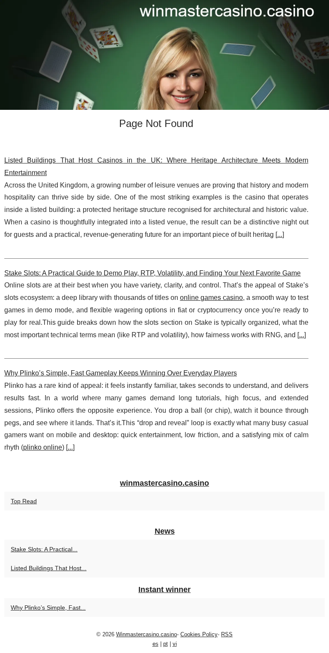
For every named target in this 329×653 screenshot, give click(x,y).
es (156, 644)
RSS (227, 634)
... (279, 234)
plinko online (42, 447)
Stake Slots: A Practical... (44, 549)
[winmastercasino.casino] (164, 55)
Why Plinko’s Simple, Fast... (48, 607)
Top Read (24, 501)
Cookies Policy (199, 634)
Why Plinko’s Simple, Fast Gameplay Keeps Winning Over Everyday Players (120, 373)
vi (175, 644)
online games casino (211, 297)
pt (165, 644)
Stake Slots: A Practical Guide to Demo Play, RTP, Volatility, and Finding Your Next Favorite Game (152, 273)
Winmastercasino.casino (146, 634)
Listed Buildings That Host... (49, 568)
